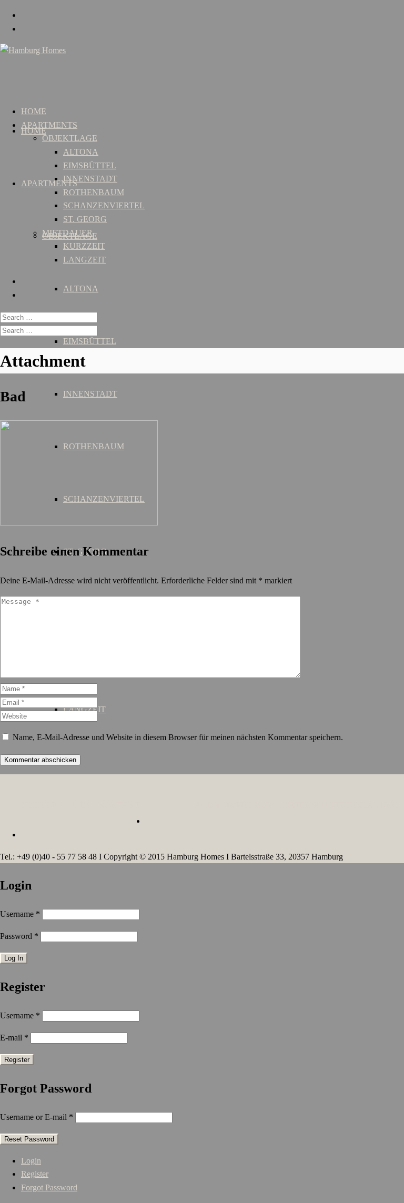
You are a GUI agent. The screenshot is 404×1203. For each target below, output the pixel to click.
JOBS (81, 805)
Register (34, 1173)
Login (31, 1160)
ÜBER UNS (42, 805)
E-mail (14, 1037)
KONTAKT (119, 805)
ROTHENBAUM (93, 192)
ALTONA (80, 288)
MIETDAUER (67, 232)
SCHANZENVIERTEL (104, 205)
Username (20, 913)
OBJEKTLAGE (69, 138)
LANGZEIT (84, 259)
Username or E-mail (36, 1117)
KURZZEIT (84, 245)
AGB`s (207, 805)
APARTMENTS (49, 183)
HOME (33, 130)
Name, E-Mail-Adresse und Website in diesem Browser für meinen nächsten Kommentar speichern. (178, 737)
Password (19, 936)
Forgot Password (49, 1187)
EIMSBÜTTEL (89, 341)
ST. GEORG (85, 219)
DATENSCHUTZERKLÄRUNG (341, 805)
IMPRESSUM (251, 805)
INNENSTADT (90, 393)
